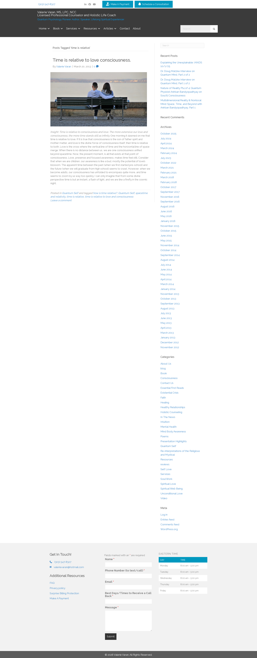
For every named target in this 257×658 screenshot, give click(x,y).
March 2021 (167, 167)
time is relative (75, 196)
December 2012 (169, 342)
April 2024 (166, 143)
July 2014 (165, 264)
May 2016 (166, 216)
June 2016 (166, 211)
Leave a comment (61, 200)
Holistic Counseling (171, 412)
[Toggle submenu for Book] (62, 28)
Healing (164, 402)
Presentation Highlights (173, 441)
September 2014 (170, 255)
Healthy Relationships (172, 407)
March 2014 (167, 284)
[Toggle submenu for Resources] (99, 28)
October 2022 (168, 162)
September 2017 (170, 191)
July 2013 (165, 313)
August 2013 (167, 308)
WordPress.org (169, 529)
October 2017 (168, 187)
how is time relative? (105, 193)
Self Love (166, 469)
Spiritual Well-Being (171, 488)
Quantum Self (70, 193)
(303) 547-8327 (46, 4)
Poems (164, 436)
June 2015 (166, 235)
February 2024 (168, 153)
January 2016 (167, 221)
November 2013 (169, 293)
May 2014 (166, 274)
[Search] (214, 29)
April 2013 (165, 327)
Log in (163, 514)
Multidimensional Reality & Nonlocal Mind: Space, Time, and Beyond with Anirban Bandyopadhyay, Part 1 (181, 104)
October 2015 (168, 230)
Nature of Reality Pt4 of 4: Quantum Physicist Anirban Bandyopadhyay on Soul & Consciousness (181, 92)
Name (109, 559)
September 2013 (170, 303)
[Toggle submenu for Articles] (115, 28)
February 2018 (168, 182)
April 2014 (165, 279)
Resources (166, 459)
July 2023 (165, 157)
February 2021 (168, 172)
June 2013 (166, 318)
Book (163, 373)
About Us (165, 363)
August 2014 (167, 259)
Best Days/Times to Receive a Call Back (128, 595)
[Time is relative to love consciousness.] (98, 99)
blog (163, 368)
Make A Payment (59, 598)
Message (112, 607)
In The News (167, 417)
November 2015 (169, 225)
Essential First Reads (172, 387)
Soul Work (166, 478)
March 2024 (167, 148)
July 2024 (165, 138)
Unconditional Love (171, 493)
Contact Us (166, 383)
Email (109, 581)
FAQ (52, 582)
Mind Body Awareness (173, 431)
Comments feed (169, 524)
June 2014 (166, 269)
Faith (163, 397)
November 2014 (169, 245)
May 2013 (165, 322)
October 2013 (168, 298)
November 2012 (169, 347)
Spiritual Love (168, 483)
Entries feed (167, 519)
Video (163, 498)
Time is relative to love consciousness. (92, 60)
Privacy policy (57, 588)
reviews (164, 464)
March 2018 (167, 177)
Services (165, 474)
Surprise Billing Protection (64, 593)
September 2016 (170, 201)
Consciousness (169, 378)
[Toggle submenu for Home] (48, 28)
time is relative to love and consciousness (109, 196)
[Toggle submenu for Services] (79, 28)
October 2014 (168, 250)
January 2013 (167, 337)
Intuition (165, 421)
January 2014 (167, 289)
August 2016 (167, 206)
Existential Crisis (169, 392)
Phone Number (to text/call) (125, 570)
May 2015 (166, 240)
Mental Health (168, 426)
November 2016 (169, 196)
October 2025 (168, 133)
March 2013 (167, 332)
